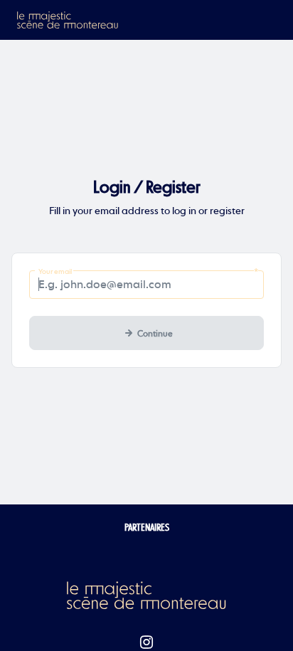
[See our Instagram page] (146, 642)
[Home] (68, 20)
